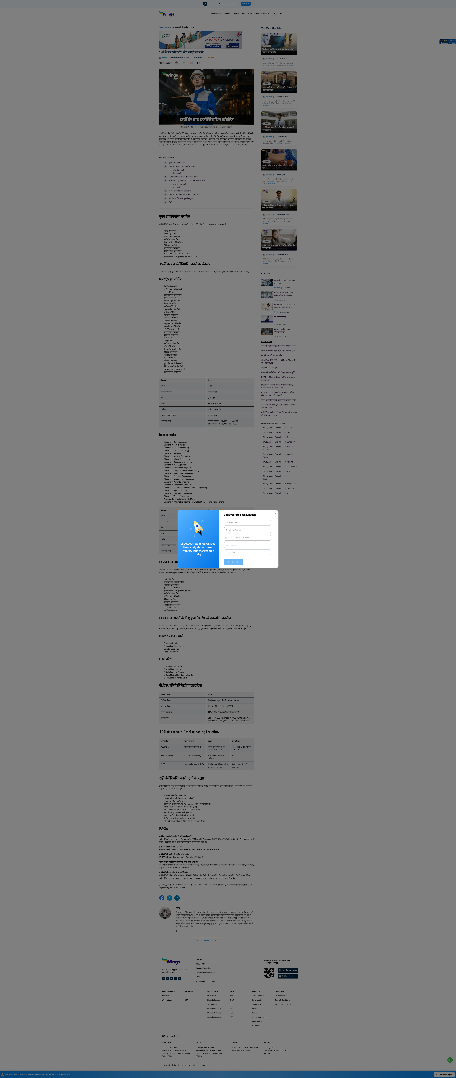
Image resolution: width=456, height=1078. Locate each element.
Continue (232, 562)
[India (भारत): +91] (226, 537)
